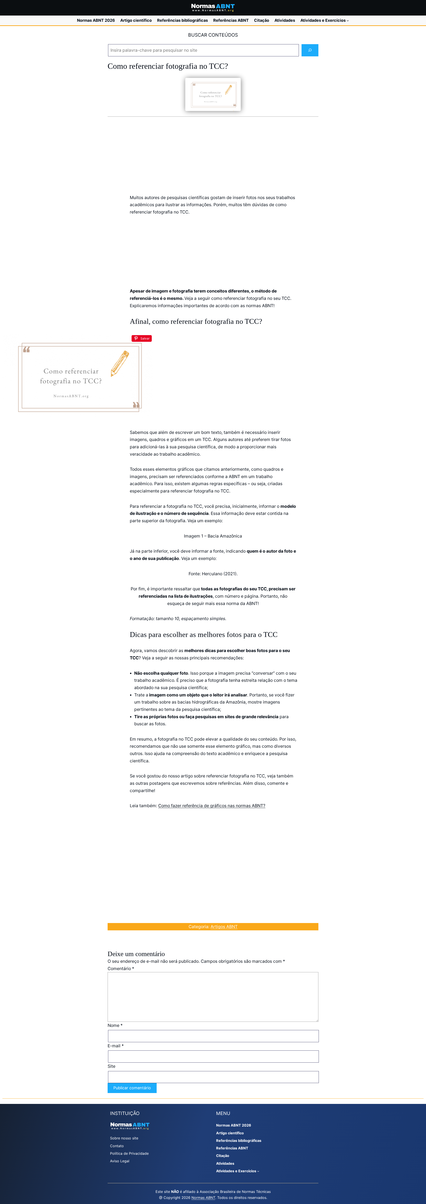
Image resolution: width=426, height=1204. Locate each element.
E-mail (116, 1045)
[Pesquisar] (310, 50)
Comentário (121, 968)
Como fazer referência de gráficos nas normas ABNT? (211, 805)
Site (111, 1066)
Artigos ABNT (224, 926)
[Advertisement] (213, 155)
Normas (203, 1197)
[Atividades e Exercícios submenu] (348, 20)
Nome (115, 1025)
